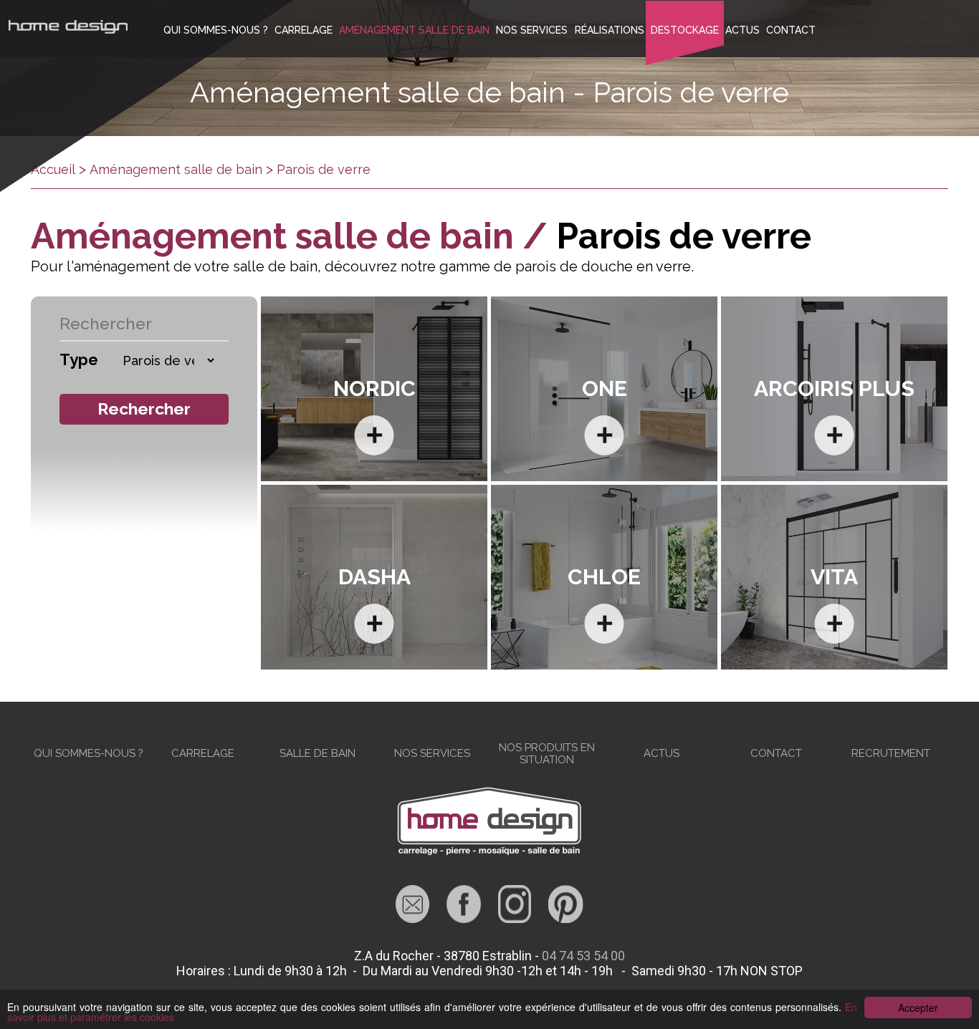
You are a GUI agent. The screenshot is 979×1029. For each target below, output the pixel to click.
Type (78, 359)
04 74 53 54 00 (583, 955)
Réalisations (609, 30)
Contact (791, 30)
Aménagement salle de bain (414, 30)
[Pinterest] (565, 918)
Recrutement (890, 753)
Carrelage (303, 30)
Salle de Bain (317, 753)
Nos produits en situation (547, 753)
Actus (742, 30)
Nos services (532, 30)
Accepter (918, 1007)
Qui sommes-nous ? (215, 30)
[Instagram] (514, 918)
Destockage (685, 30)
